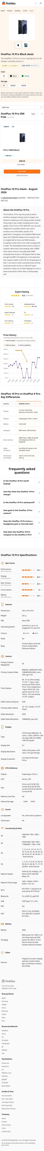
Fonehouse (5, 1063)
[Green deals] (26, 45)
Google (4, 1004)
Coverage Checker (8, 1102)
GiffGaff (4, 1050)
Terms (4, 1128)
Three (4, 1034)
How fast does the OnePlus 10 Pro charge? (18, 493)
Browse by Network (10, 1026)
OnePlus (17, 11)
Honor (4, 1008)
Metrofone (5, 1066)
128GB (25, 801)
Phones (9, 11)
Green (27, 633)
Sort (33, 114)
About (4, 1118)
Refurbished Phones (9, 1109)
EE (2, 1047)
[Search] (36, 3)
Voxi (3, 1053)
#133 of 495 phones (6, 585)
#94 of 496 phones (6, 578)
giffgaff (4, 1079)
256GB (32, 801)
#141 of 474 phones (6, 571)
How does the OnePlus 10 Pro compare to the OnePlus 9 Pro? (17, 533)
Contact (4, 1122)
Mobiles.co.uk (6, 1073)
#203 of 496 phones (6, 597)
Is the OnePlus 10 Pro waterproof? (19, 502)
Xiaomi (4, 1014)
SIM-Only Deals (7, 1105)
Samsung (5, 1001)
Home (3, 11)
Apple (4, 998)
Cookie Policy (6, 1131)
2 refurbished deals (9, 198)
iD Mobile (5, 1040)
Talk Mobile (5, 1044)
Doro (3, 1021)
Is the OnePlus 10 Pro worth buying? (16, 482)
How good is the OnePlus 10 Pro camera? (17, 511)
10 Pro (25, 11)
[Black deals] (18, 45)
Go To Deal (22, 171)
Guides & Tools (8, 1091)
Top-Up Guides (7, 1096)
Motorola (5, 1011)
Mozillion (5, 1076)
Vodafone (5, 1030)
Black (36, 633)
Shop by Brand (8, 994)
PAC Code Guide (7, 1099)
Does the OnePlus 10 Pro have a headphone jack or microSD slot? (18, 522)
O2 (3, 1037)
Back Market (6, 1086)
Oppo (3, 1017)
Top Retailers (7, 1059)
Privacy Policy (6, 1125)
